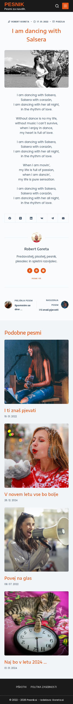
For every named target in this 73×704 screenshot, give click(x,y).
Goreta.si (58, 700)
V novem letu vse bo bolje (31, 494)
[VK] (41, 218)
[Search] (57, 6)
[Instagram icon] (43, 270)
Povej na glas (18, 578)
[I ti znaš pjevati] (36, 372)
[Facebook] (10, 218)
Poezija (60, 21)
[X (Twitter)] (20, 218)
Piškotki (21, 686)
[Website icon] (36, 270)
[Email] (63, 218)
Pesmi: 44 (36, 278)
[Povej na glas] (36, 539)
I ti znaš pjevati (20, 410)
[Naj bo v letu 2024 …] (36, 623)
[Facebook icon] (29, 270)
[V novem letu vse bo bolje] (36, 456)
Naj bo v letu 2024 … (25, 662)
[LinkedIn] (31, 218)
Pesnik (14, 4)
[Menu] (65, 6)
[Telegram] (52, 218)
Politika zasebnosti (44, 686)
